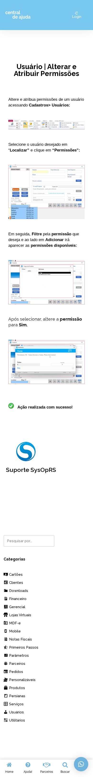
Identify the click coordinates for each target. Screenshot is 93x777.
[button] (81, 764)
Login (76, 17)
